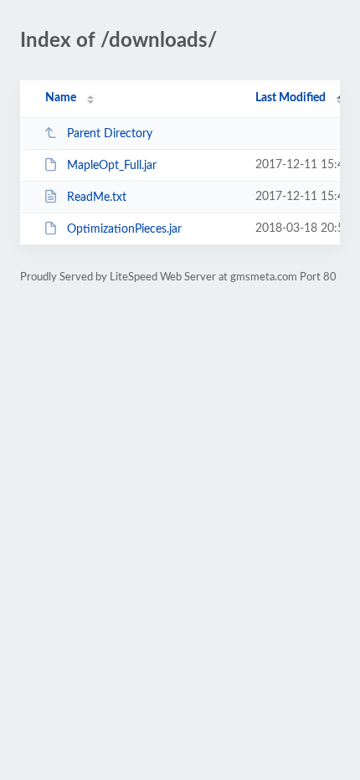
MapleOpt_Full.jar (112, 166)
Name (60, 98)
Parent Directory (109, 134)
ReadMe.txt (96, 197)
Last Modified (290, 98)
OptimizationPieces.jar (124, 229)
